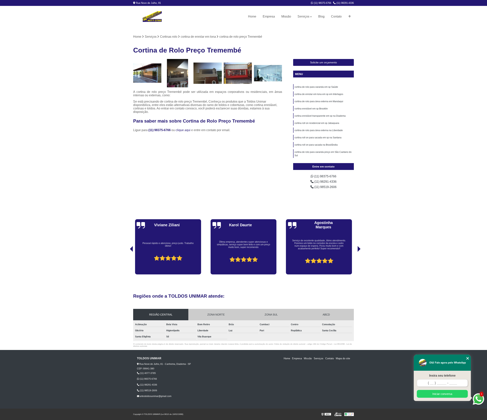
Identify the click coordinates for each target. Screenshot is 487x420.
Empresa (269, 16)
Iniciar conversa (442, 393)
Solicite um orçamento (323, 62)
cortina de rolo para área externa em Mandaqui (318, 101)
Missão (286, 16)
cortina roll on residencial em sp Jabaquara (316, 123)
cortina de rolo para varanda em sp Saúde (316, 87)
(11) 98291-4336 (345, 3)
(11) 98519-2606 (325, 187)
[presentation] (126, 263)
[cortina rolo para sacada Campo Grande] (268, 73)
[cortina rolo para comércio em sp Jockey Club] (147, 73)
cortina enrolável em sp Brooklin (311, 108)
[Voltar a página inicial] (152, 16)
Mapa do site (343, 358)
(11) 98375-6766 (322, 3)
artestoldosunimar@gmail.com (155, 396)
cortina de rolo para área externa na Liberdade (318, 130)
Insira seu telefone (442, 375)
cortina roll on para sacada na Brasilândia (316, 144)
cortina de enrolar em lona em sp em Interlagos (318, 94)
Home (252, 16)
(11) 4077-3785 (147, 373)
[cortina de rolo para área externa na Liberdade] (207, 73)
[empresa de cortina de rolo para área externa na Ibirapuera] (238, 73)
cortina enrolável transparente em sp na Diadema (320, 116)
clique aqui (183, 130)
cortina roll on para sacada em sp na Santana (317, 137)
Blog (321, 16)
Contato (336, 16)
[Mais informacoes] (349, 16)
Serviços (303, 16)
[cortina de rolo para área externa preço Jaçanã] (177, 73)
